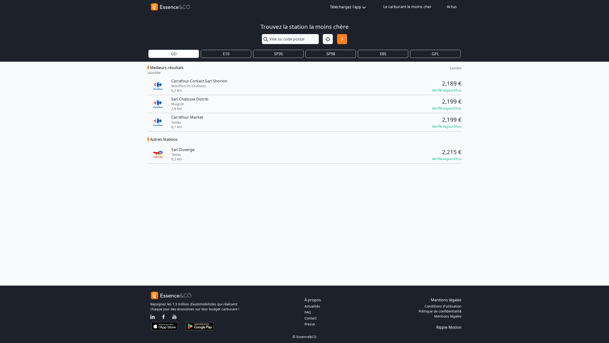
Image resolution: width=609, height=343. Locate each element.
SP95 (278, 53)
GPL (435, 53)
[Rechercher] (342, 39)
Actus (452, 6)
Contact (310, 318)
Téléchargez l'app (345, 7)
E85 (383, 53)
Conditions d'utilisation (443, 306)
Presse (309, 324)
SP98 (330, 53)
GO (174, 53)
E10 (226, 53)
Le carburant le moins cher (407, 6)
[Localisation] (328, 39)
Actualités (312, 306)
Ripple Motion (449, 327)
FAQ (307, 312)
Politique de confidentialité (440, 311)
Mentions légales (448, 316)
